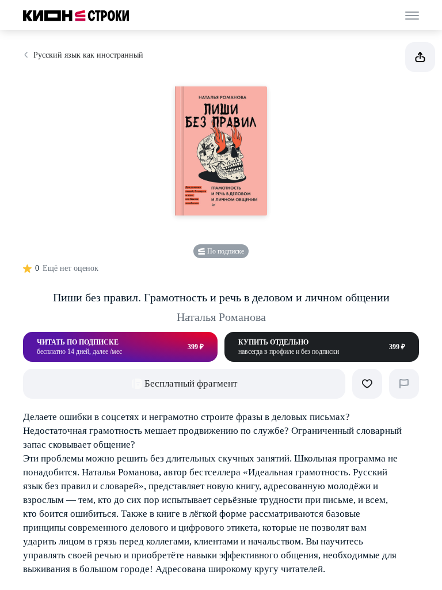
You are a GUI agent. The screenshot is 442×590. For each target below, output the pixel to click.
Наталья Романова (221, 317)
